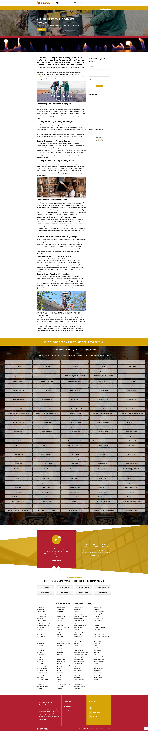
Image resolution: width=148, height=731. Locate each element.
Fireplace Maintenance (46, 496)
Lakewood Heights (79, 606)
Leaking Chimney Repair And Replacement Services (47, 427)
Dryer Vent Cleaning (131, 473)
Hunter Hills (60, 672)
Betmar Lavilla (42, 647)
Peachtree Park (79, 659)
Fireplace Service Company (75, 483)
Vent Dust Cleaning (103, 478)
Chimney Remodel (103, 505)
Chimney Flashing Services (18, 399)
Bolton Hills (41, 654)
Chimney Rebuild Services (46, 473)
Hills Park (59, 670)
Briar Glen (40, 663)
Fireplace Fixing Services (46, 501)
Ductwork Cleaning (103, 492)
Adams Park (41, 607)
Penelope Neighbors (80, 661)
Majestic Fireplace (103, 449)
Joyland (59, 677)
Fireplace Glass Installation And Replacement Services (46, 413)
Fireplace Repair (74, 371)
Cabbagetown (41, 677)
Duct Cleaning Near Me (47, 492)
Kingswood (59, 683)
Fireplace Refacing (103, 381)
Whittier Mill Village (98, 668)
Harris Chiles (60, 663)
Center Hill (59, 613)
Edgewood (59, 634)
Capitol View (41, 684)
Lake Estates (60, 686)
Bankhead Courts (42, 631)
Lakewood (59, 688)
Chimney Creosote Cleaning (46, 371)
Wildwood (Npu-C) (98, 670)
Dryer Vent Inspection (131, 478)
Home (38, 8)
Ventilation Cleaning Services (47, 505)
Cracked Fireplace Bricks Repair (75, 510)
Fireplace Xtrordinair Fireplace (131, 459)
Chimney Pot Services (103, 395)
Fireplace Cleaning (131, 361)
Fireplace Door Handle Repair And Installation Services (103, 413)
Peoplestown (78, 663)
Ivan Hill (59, 675)
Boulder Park (41, 656)
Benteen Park (41, 643)
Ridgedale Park (79, 684)
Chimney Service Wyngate (45, 37)
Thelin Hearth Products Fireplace (46, 468)
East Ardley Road (61, 632)
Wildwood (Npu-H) (98, 672)
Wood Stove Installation (103, 496)
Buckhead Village (42, 672)
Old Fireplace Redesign (103, 431)
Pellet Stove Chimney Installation (75, 436)
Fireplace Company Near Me (18, 496)
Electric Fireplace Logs (46, 422)
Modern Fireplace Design (18, 436)
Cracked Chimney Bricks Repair (131, 427)
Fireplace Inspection (75, 385)
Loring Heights (79, 618)
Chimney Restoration (18, 385)
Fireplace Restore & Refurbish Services (46, 510)
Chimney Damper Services (46, 395)
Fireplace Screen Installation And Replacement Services (132, 469)
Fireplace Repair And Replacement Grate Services (46, 417)
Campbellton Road (43, 679)
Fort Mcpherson (61, 648)
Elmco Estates (60, 636)
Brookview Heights (43, 665)
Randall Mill (78, 677)
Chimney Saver (131, 385)
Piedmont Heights (79, 666)
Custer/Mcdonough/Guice (63, 627)
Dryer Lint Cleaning (75, 478)
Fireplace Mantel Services (131, 510)
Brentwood (41, 661)
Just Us (59, 679)
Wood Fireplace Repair (46, 404)
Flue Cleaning (18, 366)
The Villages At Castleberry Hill (101, 636)
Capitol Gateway (42, 683)
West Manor (97, 654)
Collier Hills (59, 620)
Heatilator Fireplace (46, 449)
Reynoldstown (78, 681)
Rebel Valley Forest (80, 679)
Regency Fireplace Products (132, 440)
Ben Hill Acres (41, 636)
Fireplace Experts (131, 483)
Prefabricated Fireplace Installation (131, 408)
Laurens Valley (78, 607)
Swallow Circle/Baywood (100, 627)
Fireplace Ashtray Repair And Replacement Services (131, 413)
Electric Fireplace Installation (46, 408)
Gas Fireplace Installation (18, 408)
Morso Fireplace (74, 463)
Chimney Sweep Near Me (74, 492)
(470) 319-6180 (106, 8)
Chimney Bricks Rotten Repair (103, 427)
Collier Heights (60, 618)
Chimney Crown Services (18, 390)
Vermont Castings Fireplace (131, 449)
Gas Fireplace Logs (131, 417)
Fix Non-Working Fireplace (46, 376)
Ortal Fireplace (103, 459)
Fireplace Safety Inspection (103, 487)
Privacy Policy (67, 721)
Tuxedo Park (97, 640)
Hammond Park (61, 659)
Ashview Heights (42, 620)
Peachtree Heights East (81, 654)
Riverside (77, 688)
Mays (76, 623)
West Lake (96, 652)
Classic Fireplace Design (131, 431)
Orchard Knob (78, 648)
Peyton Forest (78, 665)
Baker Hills (41, 627)
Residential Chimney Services (103, 422)
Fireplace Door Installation (75, 413)
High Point (59, 668)
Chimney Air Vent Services (18, 440)
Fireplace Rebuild (18, 404)
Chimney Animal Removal (103, 468)
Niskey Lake (78, 640)
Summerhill (96, 625)
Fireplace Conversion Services (103, 501)
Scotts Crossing (98, 613)
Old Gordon (78, 647)
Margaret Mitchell (79, 620)
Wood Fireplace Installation (131, 404)
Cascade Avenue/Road (62, 606)
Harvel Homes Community (63, 665)
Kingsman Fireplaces (103, 445)
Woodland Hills (97, 681)
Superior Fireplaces (18, 445)
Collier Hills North (61, 622)
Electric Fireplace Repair (103, 404)
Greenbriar (59, 656)
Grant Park (59, 654)
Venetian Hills (97, 643)
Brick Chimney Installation (131, 376)
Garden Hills (60, 652)
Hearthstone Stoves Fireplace (131, 463)
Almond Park (41, 611)
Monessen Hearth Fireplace (47, 463)
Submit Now (99, 86)
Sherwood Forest (98, 614)
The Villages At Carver (99, 634)
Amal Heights (41, 613)
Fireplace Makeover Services (75, 505)
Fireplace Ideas (18, 492)
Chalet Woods (60, 614)
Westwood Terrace (98, 665)
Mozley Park (78, 634)
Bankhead (40, 629)
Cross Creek (60, 625)
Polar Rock (78, 672)
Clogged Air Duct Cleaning (46, 483)
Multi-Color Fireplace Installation (75, 440)
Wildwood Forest (98, 674)
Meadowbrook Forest (80, 625)
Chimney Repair (103, 366)
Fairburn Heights (61, 641)
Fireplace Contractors (131, 399)
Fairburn (59, 640)
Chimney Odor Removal (47, 431)
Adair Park (41, 606)
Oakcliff (77, 643)
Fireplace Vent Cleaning (103, 399)
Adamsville (41, 609)
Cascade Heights (61, 607)
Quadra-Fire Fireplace (131, 454)
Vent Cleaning (18, 478)
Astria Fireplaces (131, 445)
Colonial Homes (61, 623)
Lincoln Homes (79, 613)
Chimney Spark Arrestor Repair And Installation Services (75, 376)
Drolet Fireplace (18, 463)
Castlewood (60, 611)
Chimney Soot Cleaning (18, 371)
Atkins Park (41, 622)
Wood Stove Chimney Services (18, 501)
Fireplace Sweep (74, 399)
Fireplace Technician (131, 492)
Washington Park (98, 647)
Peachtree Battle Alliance (81, 652)
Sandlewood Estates (99, 611)
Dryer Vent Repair (46, 487)
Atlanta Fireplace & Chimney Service (95, 728)
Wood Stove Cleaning (131, 496)
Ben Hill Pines (41, 640)
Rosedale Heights (98, 607)
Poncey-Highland (79, 675)
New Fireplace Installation (131, 371)
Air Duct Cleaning (46, 478)
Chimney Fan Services (131, 395)
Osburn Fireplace (75, 454)
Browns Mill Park (42, 668)
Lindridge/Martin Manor (81, 616)
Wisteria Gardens (98, 677)
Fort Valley (59, 650)
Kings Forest (60, 681)
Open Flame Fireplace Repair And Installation (18, 505)
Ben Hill (40, 634)
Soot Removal (75, 366)
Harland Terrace (61, 661)
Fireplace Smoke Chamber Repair (75, 381)
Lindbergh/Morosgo (80, 614)
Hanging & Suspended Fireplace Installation (131, 501)
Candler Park (41, 681)
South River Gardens (99, 618)
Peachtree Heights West (81, 656)
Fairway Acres (60, 645)
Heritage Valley (60, 666)
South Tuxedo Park (98, 620)
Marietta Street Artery (80, 622)
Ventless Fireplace (75, 501)
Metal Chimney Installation (18, 381)
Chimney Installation (131, 366)
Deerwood (59, 629)
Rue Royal (96, 609)
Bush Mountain (42, 674)
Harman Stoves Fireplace (46, 454)
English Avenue (60, 638)
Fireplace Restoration (18, 376)
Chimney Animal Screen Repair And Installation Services (103, 376)
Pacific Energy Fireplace (47, 459)
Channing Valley (61, 616)
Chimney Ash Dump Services (75, 395)
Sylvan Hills (96, 631)
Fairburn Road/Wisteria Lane (64, 643)
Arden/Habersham (43, 614)
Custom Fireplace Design (46, 436)
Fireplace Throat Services (18, 422)
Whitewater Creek (98, 666)
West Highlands (97, 650)
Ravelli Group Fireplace (75, 468)
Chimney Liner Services (18, 395)
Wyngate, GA (96, 716)
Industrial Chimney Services (132, 422)
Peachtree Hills (79, 657)
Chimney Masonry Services (46, 399)
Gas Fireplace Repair (74, 404)
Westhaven (96, 657)
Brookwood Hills (42, 666)
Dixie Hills (59, 631)
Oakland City (78, 645)
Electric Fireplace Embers (103, 436)
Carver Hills (41, 688)
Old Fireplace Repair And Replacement (103, 385)
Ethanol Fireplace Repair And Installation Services (103, 408)
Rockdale (96, 606)
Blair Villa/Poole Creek (43, 648)
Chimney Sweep (18, 361)
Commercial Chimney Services (75, 422)
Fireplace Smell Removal (18, 431)
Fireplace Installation (103, 371)
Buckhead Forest (42, 670)
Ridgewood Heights (80, 686)
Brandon (40, 659)
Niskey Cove (78, 638)
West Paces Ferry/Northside (101, 656)
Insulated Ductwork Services (131, 505)
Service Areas (64, 8)
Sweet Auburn (97, 629)
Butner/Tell (41, 675)
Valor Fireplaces (46, 445)
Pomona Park (78, 674)
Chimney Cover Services (103, 390)
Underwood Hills (98, 641)
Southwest (96, 622)
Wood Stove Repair (75, 496)
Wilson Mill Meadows (99, 675)
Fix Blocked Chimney (18, 427)
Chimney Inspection (103, 361)
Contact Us (74, 8)
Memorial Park (79, 631)
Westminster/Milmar (99, 659)
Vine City (96, 645)
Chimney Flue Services (131, 390)
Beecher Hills (41, 632)
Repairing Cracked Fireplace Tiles (75, 427)
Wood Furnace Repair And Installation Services (75, 408)
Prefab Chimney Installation (75, 473)
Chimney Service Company (103, 483)
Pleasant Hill (78, 670)
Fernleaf (59, 647)
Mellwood (77, 629)
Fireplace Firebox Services (74, 417)
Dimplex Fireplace (103, 454)
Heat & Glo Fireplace (18, 454)
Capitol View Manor (43, 686)
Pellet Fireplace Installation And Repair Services (103, 440)
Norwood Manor (79, 641)
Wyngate (96, 683)
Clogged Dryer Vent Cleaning (18, 483)
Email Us (99, 2)
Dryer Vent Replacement (75, 487)
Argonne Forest (42, 616)
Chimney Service (74, 361)
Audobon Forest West (43, 625)
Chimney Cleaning (46, 361)
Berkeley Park (41, 645)
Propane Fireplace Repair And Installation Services (18, 413)
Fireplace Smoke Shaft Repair (46, 381)
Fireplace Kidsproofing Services (103, 473)
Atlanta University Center (44, 623)
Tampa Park (97, 632)
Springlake (96, 623)
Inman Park (60, 674)
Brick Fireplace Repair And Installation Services (18, 510)
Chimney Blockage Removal (46, 385)
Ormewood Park (79, 650)
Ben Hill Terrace (42, 641)
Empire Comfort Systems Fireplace (18, 468)
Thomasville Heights (99, 638)
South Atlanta (97, 616)
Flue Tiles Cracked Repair (74, 431)
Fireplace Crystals (46, 440)
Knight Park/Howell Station (63, 684)
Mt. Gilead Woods (79, 636)
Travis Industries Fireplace (103, 463)
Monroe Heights (79, 632)
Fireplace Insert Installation (18, 473)
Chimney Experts (18, 487)
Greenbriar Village (61, 657)
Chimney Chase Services (75, 390)
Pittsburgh (78, 668)
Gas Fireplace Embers (131, 436)
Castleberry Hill (60, 609)
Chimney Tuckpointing (131, 381)
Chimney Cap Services (46, 390)
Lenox (76, 611)
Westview (96, 663)
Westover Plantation (99, 661)
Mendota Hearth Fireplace (75, 459)
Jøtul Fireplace (18, 459)
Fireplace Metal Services (18, 417)
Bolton (40, 652)
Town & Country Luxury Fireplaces (74, 445)
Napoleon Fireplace (75, 449)
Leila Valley (78, 609)
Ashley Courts (41, 618)
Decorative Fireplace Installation (131, 487)
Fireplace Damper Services (103, 417)
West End (96, 648)
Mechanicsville (78, 627)
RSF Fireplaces (18, 449)
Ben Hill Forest (41, 638)
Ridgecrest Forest (79, 683)
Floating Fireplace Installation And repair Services (103, 510)
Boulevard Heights (42, 657)
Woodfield (96, 679)
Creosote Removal (47, 366)
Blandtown (41, 650)
